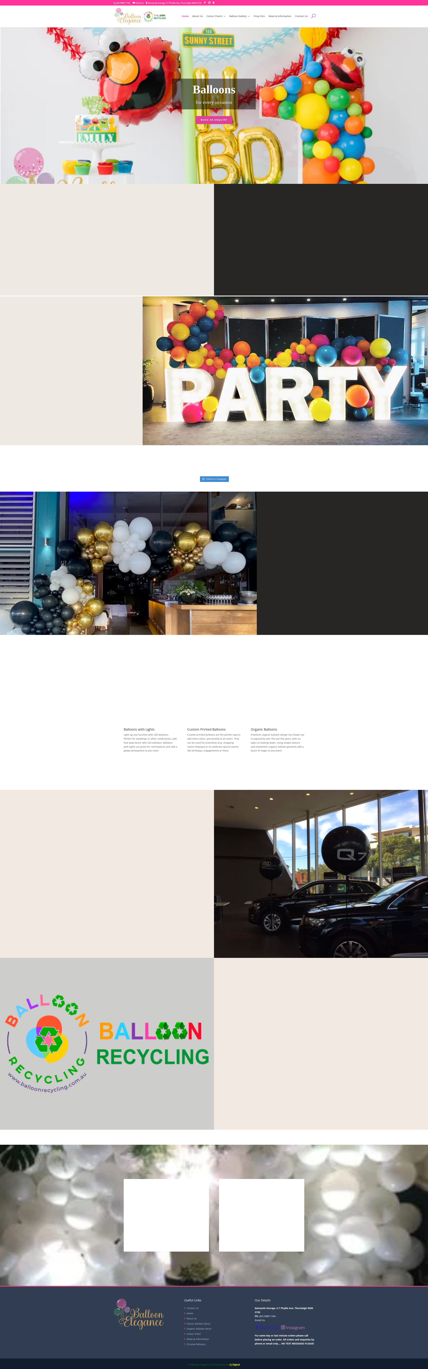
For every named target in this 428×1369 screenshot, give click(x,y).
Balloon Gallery (238, 16)
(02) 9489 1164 (123, 3)
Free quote (321, 270)
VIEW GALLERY (201, 763)
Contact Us (301, 16)
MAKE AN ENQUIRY (214, 120)
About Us (197, 16)
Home (185, 16)
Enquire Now (107, 911)
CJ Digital (234, 1364)
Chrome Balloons (196, 1344)
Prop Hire (259, 16)
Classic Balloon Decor (198, 1323)
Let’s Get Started (40, 398)
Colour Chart (194, 1333)
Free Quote (300, 213)
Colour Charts (214, 16)
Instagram (295, 1327)
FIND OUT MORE (321, 1082)
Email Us (260, 1320)
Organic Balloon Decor (199, 1328)
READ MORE (107, 264)
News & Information (280, 16)
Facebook (268, 1327)
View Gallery (292, 588)
